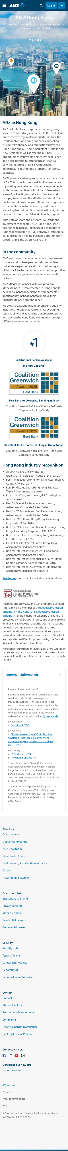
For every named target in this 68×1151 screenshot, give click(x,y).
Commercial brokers (15, 927)
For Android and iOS (15, 1070)
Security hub (10, 948)
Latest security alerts (15, 962)
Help (5, 1105)
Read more (9, 578)
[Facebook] (4, 1056)
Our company (11, 834)
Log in (51, 5)
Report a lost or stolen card (18, 977)
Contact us (9, 998)
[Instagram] (23, 1056)
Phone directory (12, 1005)
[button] (61, 5)
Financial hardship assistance (20, 1027)
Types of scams (11, 955)
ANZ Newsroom (12, 849)
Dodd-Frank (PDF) (20, 725)
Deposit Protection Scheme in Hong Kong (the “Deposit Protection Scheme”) (33, 611)
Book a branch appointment (19, 1012)
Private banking (12, 905)
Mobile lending (12, 913)
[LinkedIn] (10, 1056)
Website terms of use (14, 1098)
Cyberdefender (51, 716)
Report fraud (10, 970)
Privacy (6, 1092)
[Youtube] (16, 1056)
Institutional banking (15, 898)
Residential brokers (14, 920)
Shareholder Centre (14, 856)
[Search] (41, 5)
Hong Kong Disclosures (23, 757)
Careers (7, 870)
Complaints (9, 1019)
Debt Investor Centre (15, 841)
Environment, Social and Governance (25, 863)
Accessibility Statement (16, 877)
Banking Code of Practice (18, 1034)
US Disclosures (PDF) (21, 754)
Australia (11, 1085)
